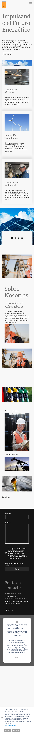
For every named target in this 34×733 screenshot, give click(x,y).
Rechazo (16, 730)
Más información (10, 725)
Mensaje (8, 522)
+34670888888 (16, 593)
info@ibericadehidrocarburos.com (16, 598)
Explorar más (7, 54)
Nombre (8, 513)
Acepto (17, 657)
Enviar (17, 569)
